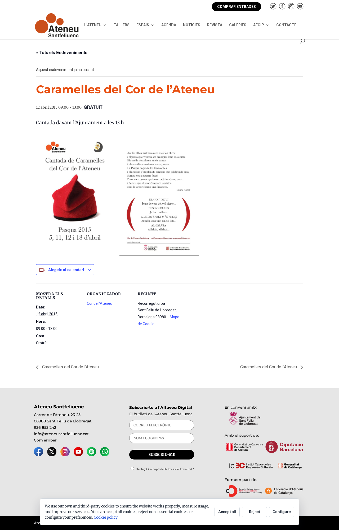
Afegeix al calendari (66, 269)
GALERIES (237, 25)
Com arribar (45, 440)
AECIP (258, 25)
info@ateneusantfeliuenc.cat (61, 433)
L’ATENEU (92, 25)
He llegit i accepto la (165, 469)
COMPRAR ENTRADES (236, 7)
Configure (282, 511)
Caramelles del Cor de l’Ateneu (70, 366)
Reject (254, 511)
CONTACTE (286, 25)
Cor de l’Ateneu (99, 303)
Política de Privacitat (178, 469)
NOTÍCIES (191, 25)
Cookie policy (106, 517)
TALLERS (122, 25)
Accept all (227, 511)
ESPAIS (142, 25)
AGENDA (168, 25)
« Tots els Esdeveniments (61, 52)
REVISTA (214, 25)
